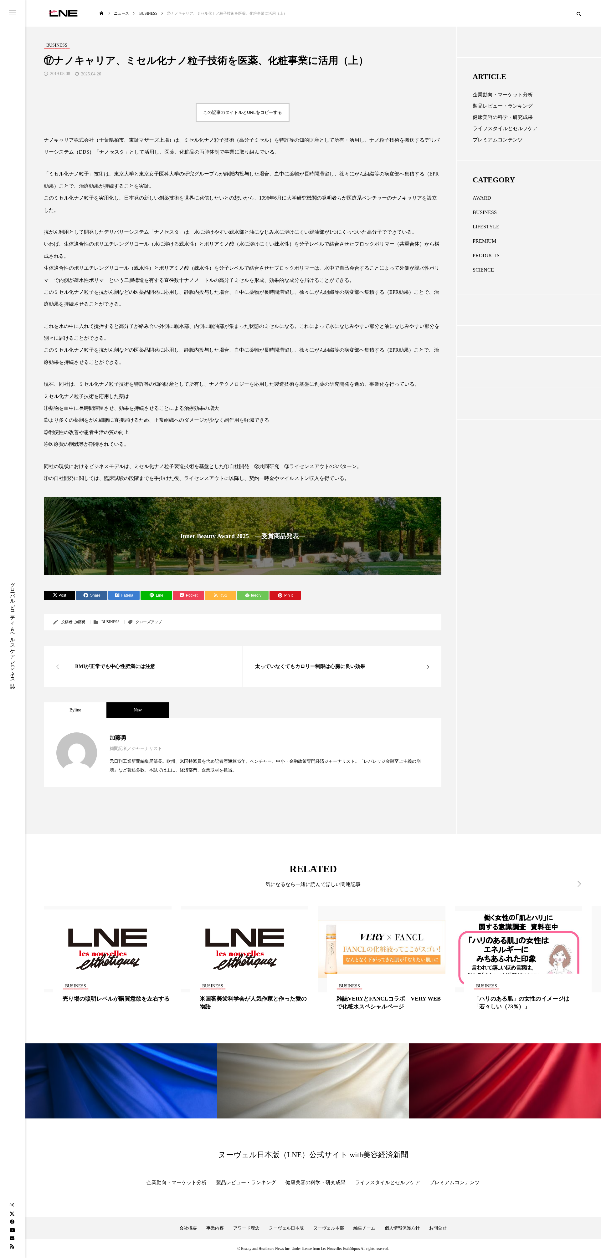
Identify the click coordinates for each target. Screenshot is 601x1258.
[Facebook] (11, 1221)
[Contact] (11, 1237)
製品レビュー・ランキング (503, 106)
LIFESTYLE (486, 226)
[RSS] (11, 1246)
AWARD (482, 198)
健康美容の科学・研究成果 (503, 117)
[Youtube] (12, 1229)
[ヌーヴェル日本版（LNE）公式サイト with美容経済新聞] (63, 13)
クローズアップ (149, 622)
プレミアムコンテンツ (498, 139)
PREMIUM (484, 241)
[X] (11, 1213)
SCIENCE (483, 269)
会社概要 (188, 1228)
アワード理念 (246, 1228)
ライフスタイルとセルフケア (505, 128)
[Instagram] (11, 1205)
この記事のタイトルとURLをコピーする (242, 112)
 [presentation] (575, 884)
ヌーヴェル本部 (328, 1228)
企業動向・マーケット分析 (503, 94)
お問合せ (438, 1228)
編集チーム (364, 1228)
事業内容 (215, 1228)
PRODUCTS (486, 255)
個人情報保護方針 (402, 1228)
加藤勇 (79, 622)
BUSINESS (110, 622)
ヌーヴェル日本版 (286, 1228)
